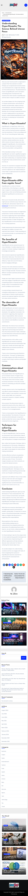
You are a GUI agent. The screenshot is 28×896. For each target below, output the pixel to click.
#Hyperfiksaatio (7, 37)
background (5, 205)
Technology (4, 799)
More (3, 782)
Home (3, 775)
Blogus (21, 892)
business (4, 751)
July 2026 (4, 713)
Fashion (4, 765)
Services (4, 789)
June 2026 (4, 717)
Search (4, 653)
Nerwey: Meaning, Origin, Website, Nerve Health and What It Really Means (13, 829)
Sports (3, 792)
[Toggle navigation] (2, 5)
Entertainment (6, 20)
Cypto (3, 758)
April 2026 (4, 724)
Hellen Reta (7, 613)
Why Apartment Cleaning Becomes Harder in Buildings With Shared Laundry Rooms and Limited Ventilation (13, 690)
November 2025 (6, 741)
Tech (3, 796)
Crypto (3, 754)
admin (7, 35)
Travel (3, 806)
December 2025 (6, 738)
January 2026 (5, 734)
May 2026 (4, 720)
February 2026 (5, 731)
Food (3, 768)
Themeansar (14, 894)
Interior (3, 779)
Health (3, 772)
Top (2, 803)
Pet (2, 785)
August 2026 (5, 710)
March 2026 (5, 727)
